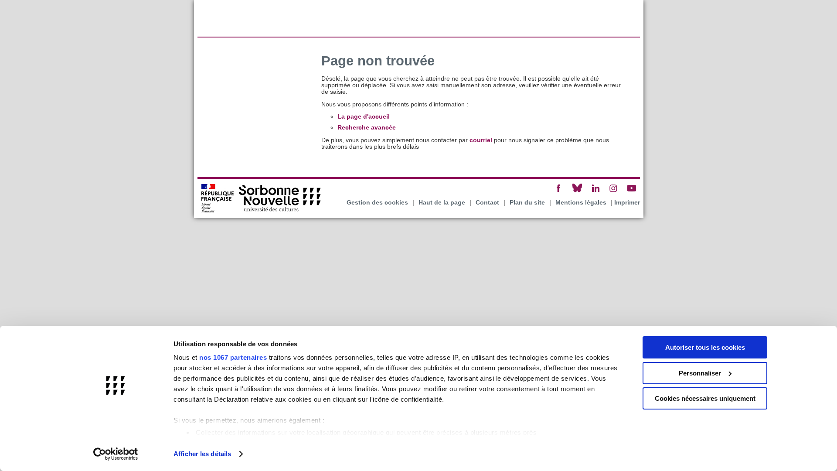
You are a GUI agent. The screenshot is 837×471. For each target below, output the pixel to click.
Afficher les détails (202, 453)
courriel (481, 140)
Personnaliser (700, 373)
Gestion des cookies (377, 202)
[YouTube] (631, 191)
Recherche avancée (366, 127)
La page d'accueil (363, 116)
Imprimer (627, 202)
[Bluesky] (577, 191)
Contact (487, 202)
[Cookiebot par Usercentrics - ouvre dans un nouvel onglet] (116, 454)
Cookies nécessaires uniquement (705, 398)
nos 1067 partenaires (233, 357)
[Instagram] (613, 191)
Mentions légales (580, 202)
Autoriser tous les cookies (705, 347)
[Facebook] (559, 191)
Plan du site (527, 202)
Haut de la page (441, 202)
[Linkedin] (595, 191)
